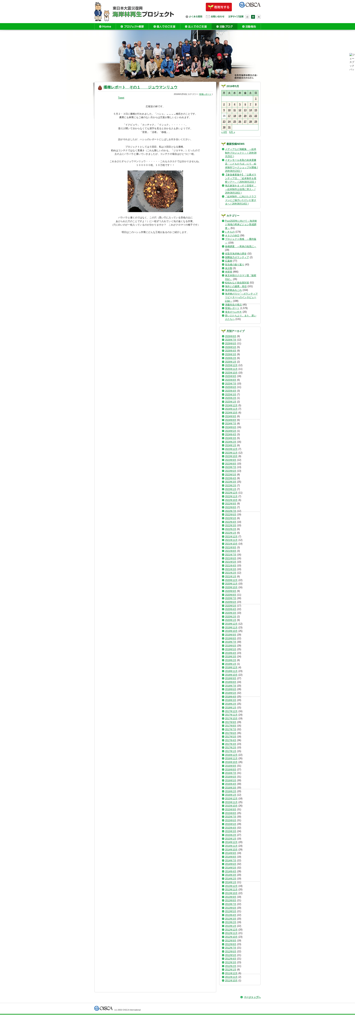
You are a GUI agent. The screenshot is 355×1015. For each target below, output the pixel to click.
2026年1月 (230, 361)
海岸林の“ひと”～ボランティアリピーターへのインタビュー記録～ (241, 297)
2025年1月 (230, 401)
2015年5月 (230, 824)
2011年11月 (231, 977)
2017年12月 (231, 711)
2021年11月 (231, 540)
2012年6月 (230, 951)
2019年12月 (231, 623)
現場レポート (205, 94)
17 (229, 115)
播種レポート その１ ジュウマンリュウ (141, 87)
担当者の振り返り (234, 264)
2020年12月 (231, 580)
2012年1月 (230, 969)
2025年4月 (230, 390)
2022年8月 (230, 507)
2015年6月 (230, 820)
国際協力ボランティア (237, 257)
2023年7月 (230, 467)
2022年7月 (230, 511)
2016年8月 (230, 769)
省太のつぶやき (233, 311)
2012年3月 (230, 962)
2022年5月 (230, 518)
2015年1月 (230, 838)
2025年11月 (231, 369)
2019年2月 (230, 660)
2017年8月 (230, 725)
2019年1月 (230, 664)
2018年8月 (230, 682)
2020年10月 (231, 587)
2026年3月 (230, 354)
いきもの (230, 231)
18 (234, 115)
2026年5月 (230, 347)
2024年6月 (230, 427)
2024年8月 (230, 420)
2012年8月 (230, 944)
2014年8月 (230, 856)
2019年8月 (230, 638)
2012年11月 (231, 933)
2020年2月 (230, 616)
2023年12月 (231, 449)
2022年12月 (231, 492)
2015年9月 (230, 809)
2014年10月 (231, 849)
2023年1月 (230, 489)
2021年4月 (230, 565)
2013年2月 (230, 922)
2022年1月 (230, 532)
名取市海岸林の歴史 (236, 253)
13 (245, 110)
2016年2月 (230, 791)
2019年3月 (230, 656)
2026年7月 (230, 339)
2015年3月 (230, 831)
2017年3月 (230, 744)
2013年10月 (231, 893)
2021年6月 (230, 558)
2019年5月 (230, 649)
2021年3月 (230, 569)
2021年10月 (231, 543)
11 (234, 110)
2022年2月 (230, 529)
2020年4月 (230, 609)
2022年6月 (230, 514)
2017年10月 (231, 718)
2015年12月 (231, 798)
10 (229, 110)
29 (255, 121)
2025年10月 (231, 372)
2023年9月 (230, 460)
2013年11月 (231, 889)
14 (250, 110)
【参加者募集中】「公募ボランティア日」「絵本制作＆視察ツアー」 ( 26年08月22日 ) (240, 178)
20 (245, 115)
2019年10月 (231, 631)
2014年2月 (230, 878)
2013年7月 (230, 904)
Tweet (121, 97)
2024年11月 (231, 409)
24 (229, 121)
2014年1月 (230, 882)
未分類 (228, 268)
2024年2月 (230, 441)
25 (234, 121)
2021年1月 (230, 576)
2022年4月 (230, 522)
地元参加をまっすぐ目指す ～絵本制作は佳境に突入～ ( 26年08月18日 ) (240, 189)
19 (240, 115)
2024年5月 (230, 431)
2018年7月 (230, 685)
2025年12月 (231, 365)
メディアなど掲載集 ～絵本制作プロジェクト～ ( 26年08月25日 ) (240, 153)
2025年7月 (230, 383)
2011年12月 (231, 973)
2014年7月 (230, 860)
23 (224, 121)
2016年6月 (230, 776)
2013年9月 (230, 897)
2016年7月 (230, 773)
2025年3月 (230, 394)
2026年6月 (230, 343)
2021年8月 (230, 551)
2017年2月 (230, 747)
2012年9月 (230, 940)
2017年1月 (230, 751)
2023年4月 (230, 478)
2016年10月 (231, 762)
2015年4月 (230, 827)
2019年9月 (230, 634)
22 (255, 115)
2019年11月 (231, 627)
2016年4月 (230, 784)
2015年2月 (230, 835)
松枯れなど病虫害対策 (237, 282)
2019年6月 (230, 645)
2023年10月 (231, 456)
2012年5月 (230, 955)
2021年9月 (230, 547)
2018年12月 (231, 667)
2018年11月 (231, 671)
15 (255, 110)
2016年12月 (231, 755)
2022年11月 (231, 496)
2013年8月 (230, 900)
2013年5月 (230, 911)
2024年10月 (231, 412)
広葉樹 (228, 260)
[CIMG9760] (155, 191)
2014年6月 (230, 864)
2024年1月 (230, 445)
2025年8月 (230, 380)
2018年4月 (230, 696)
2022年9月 (230, 503)
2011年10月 (231, 980)
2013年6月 (230, 907)
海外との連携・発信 (236, 286)
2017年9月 (230, 722)
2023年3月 (230, 481)
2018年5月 (230, 693)
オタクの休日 (232, 235)
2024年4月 (230, 434)
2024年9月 (230, 416)
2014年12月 (231, 842)
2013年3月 (230, 918)
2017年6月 (230, 733)
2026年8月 (230, 336)
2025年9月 (230, 376)
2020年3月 (230, 613)
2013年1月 (230, 926)
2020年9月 (230, 591)
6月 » (232, 132)
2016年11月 (231, 758)
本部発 (228, 271)
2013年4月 (230, 915)
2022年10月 (231, 500)
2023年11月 (231, 452)
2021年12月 (231, 536)
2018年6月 (230, 689)
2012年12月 (231, 929)
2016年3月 (230, 787)
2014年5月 (230, 867)
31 (229, 127)
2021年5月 (230, 561)
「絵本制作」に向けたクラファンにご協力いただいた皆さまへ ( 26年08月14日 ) (240, 200)
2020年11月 (231, 583)
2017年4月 (230, 740)
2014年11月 (231, 846)
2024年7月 (230, 423)
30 (224, 127)
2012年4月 (230, 958)
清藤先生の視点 (233, 304)
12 (240, 110)
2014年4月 (230, 871)
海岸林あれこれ (233, 290)
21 (250, 115)
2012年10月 (231, 936)
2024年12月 (231, 405)
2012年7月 (230, 947)
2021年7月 (230, 554)
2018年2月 (230, 703)
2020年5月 (230, 605)
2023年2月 (230, 485)
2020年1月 (230, 620)
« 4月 (224, 132)
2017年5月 (230, 736)
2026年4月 (230, 350)
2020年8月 (230, 594)
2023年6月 (230, 470)
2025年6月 (230, 387)
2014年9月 (230, 853)
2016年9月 (230, 765)
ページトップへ (252, 997)
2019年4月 (230, 653)
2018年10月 (231, 674)
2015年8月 (230, 813)
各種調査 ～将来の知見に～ (240, 246)
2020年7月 (230, 598)
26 (240, 121)
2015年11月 (231, 802)
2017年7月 (230, 729)
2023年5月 (230, 474)
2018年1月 (230, 707)
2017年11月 (231, 714)
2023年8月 (230, 463)
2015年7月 (230, 816)
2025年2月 (230, 398)
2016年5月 (230, 780)
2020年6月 (230, 602)
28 (250, 121)
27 (245, 121)
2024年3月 (230, 438)
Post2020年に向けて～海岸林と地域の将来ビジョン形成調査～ (241, 224)
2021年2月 (230, 572)
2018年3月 (230, 700)
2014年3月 (230, 875)
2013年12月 (231, 886)
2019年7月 (230, 642)
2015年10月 (231, 805)
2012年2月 (230, 966)
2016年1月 (230, 794)
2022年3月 (230, 525)
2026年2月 (230, 358)
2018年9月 (230, 678)
